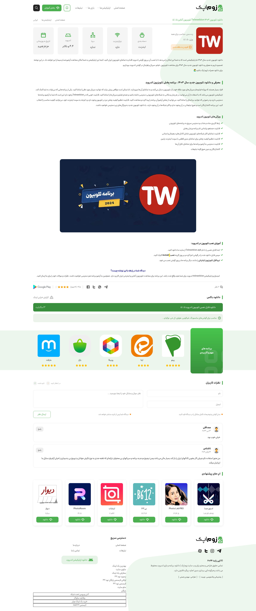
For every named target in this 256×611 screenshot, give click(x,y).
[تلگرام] (219, 551)
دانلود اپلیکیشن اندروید (76, 560)
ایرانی (35, 20)
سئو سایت (121, 587)
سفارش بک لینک (119, 573)
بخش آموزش (49, 8)
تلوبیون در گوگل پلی (42, 287)
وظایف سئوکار (79, 598)
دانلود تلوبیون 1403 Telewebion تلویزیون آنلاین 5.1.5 (197, 20)
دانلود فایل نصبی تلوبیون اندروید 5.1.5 (126, 307)
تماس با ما (75, 550)
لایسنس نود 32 (119, 584)
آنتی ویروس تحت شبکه (80, 594)
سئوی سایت (121, 569)
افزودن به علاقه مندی (180, 47)
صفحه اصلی (119, 8)
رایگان (123, 591)
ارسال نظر (42, 414)
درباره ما (76, 545)
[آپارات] (200, 551)
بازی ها (91, 8)
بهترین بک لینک (119, 566)
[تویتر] (206, 551)
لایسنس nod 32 (79, 605)
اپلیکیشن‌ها (105, 8)
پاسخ (39, 429)
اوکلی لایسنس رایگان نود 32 (114, 580)
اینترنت (142, 47)
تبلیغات (79, 8)
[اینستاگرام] (212, 551)
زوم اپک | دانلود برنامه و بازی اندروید (209, 8)
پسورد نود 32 (120, 576)
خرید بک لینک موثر (79, 601)
